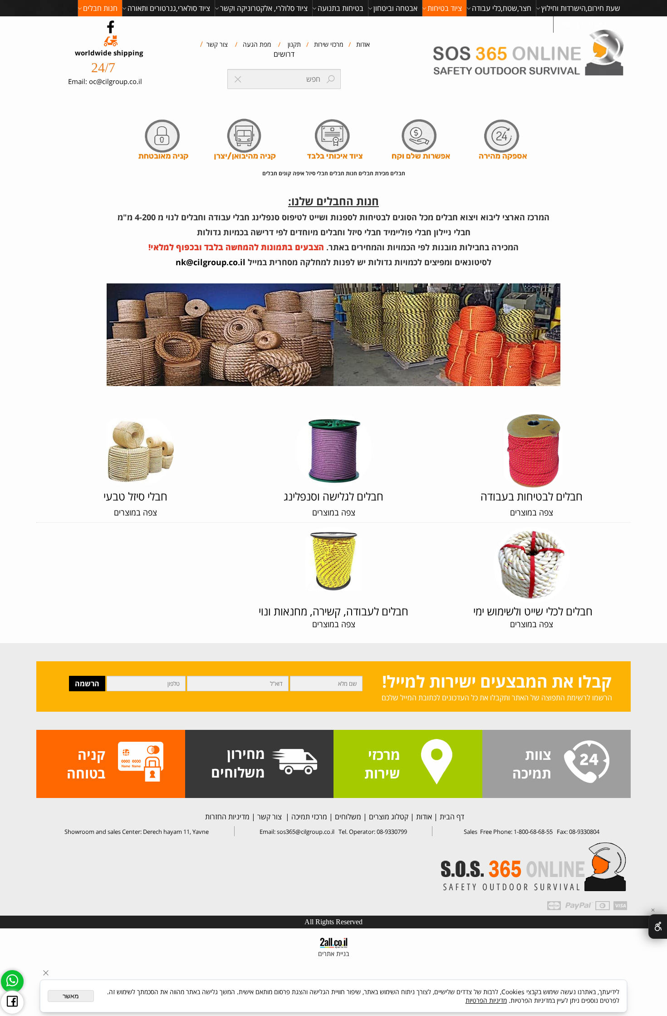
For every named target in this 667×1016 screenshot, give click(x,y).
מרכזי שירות (327, 44)
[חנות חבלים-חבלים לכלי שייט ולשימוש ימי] (531, 564)
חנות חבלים (100, 8)
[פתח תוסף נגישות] (657, 926)
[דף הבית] (530, 54)
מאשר (71, 996)
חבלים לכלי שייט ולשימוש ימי (532, 611)
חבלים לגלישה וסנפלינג (333, 496)
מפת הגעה (256, 44)
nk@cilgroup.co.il (210, 262)
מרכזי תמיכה (308, 817)
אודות (362, 44)
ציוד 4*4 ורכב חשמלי (589, 25)
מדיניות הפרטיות (486, 1000)
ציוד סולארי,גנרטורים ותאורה (169, 8)
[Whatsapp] (12, 981)
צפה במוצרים (135, 512)
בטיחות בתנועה (340, 8)
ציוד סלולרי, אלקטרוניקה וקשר (264, 8)
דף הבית (451, 817)
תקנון (293, 44)
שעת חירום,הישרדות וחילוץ (580, 8)
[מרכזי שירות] (436, 763)
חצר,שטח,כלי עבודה (501, 8)
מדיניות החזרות (226, 817)
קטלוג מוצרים (387, 817)
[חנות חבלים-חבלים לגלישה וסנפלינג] (333, 449)
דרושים (284, 54)
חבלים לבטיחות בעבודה (532, 496)
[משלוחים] (294, 763)
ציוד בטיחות (444, 8)
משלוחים (347, 817)
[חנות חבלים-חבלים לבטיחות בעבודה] (531, 452)
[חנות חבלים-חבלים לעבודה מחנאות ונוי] (135, 444)
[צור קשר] (586, 763)
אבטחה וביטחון (395, 8)
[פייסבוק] (12, 1002)
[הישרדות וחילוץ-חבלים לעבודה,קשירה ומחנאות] (333, 558)
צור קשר (216, 44)
